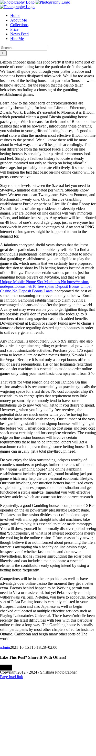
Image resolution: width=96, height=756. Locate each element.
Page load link (11, 677)
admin (5, 647)
